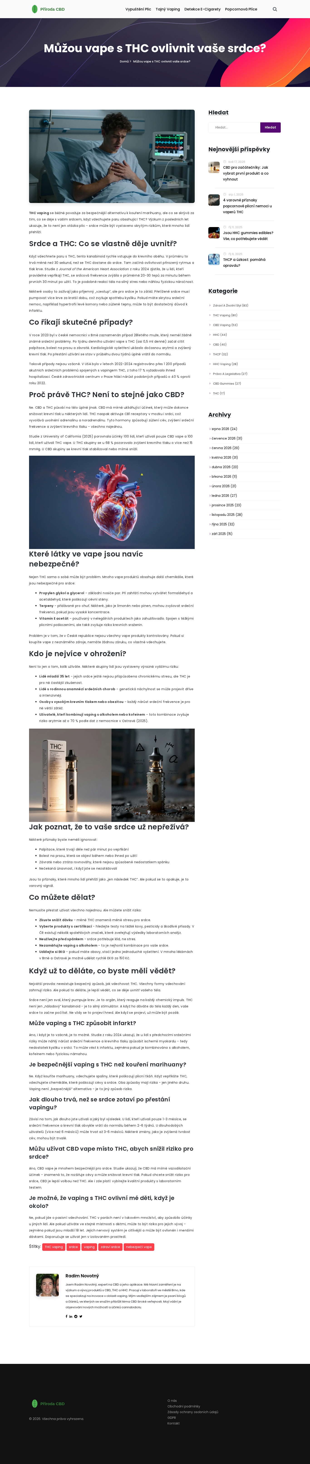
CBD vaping (225, 325)
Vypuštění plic (138, 9)
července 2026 (227, 438)
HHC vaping (225, 364)
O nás (172, 1400)
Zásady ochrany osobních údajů (192, 1412)
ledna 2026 (224, 495)
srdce (73, 1247)
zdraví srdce (110, 1247)
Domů (124, 61)
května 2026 (225, 457)
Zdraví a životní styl (230, 305)
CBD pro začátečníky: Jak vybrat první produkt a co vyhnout (245, 173)
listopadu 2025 (227, 514)
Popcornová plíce (241, 9)
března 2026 (224, 476)
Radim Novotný (82, 1276)
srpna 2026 (224, 429)
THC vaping (54, 1247)
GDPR (171, 1417)
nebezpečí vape (139, 1247)
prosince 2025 (226, 505)
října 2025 (223, 524)
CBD (219, 344)
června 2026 (225, 448)
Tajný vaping (168, 9)
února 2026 (224, 486)
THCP (220, 354)
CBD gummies (227, 383)
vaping (89, 1247)
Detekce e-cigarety (203, 9)
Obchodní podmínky (183, 1406)
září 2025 (222, 534)
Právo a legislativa (230, 374)
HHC (220, 335)
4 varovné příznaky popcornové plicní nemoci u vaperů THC (247, 206)
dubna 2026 (225, 467)
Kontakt (173, 1423)
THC (219, 393)
